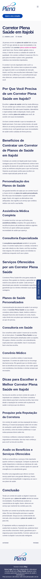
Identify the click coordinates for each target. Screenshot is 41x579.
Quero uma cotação (12, 16)
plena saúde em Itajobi (28, 47)
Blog (25, 567)
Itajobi (20, 36)
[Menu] (38, 7)
